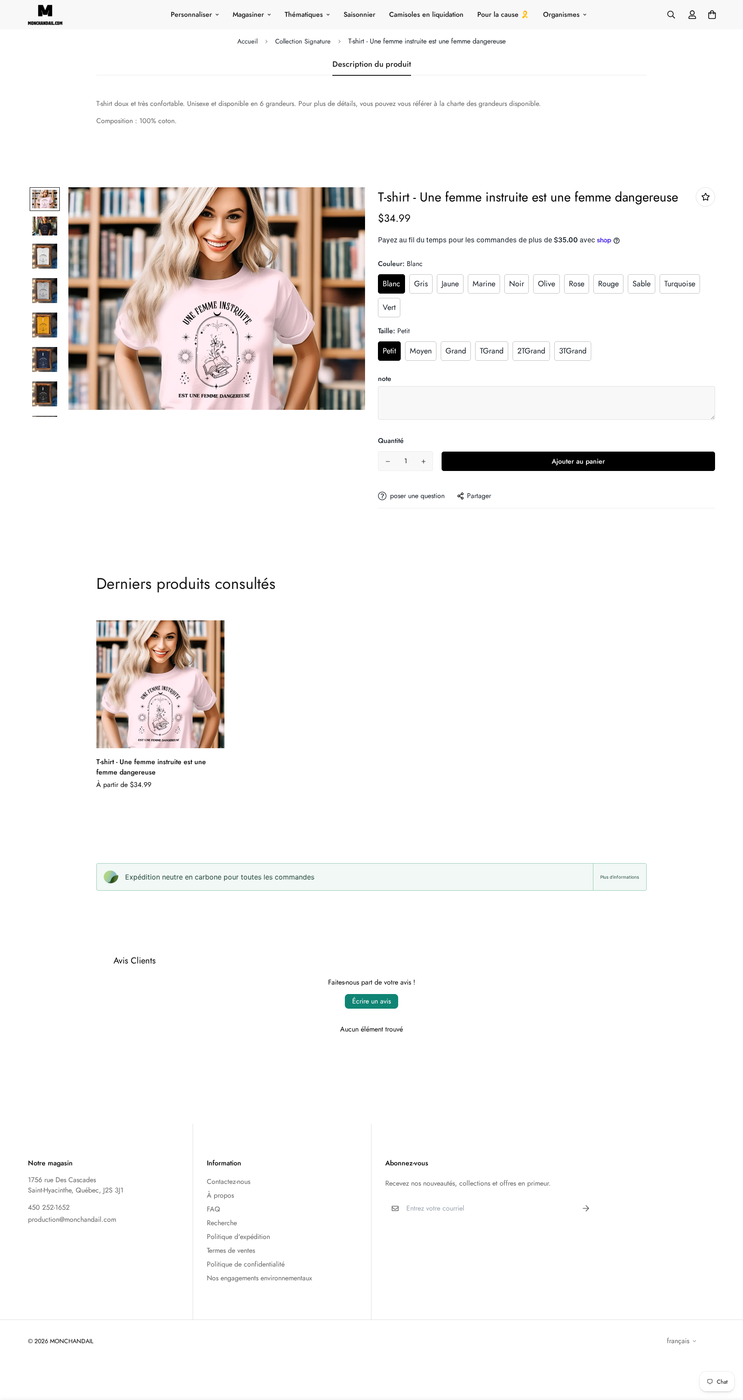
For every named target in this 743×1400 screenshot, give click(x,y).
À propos (220, 1195)
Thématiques (304, 14)
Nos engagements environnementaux (259, 1278)
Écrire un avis (371, 1001)
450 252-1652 (49, 1207)
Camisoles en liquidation (426, 14)
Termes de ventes (231, 1250)
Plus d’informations (619, 877)
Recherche (222, 1223)
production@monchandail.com (72, 1219)
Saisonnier (359, 14)
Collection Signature (303, 41)
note (384, 379)
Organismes (561, 14)
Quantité (391, 441)
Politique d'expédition (238, 1237)
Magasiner (248, 14)
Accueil (247, 41)
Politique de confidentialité (246, 1264)
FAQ (213, 1209)
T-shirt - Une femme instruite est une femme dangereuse (151, 767)
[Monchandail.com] (45, 14)
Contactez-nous (228, 1181)
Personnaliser (191, 14)
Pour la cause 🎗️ (503, 14)
